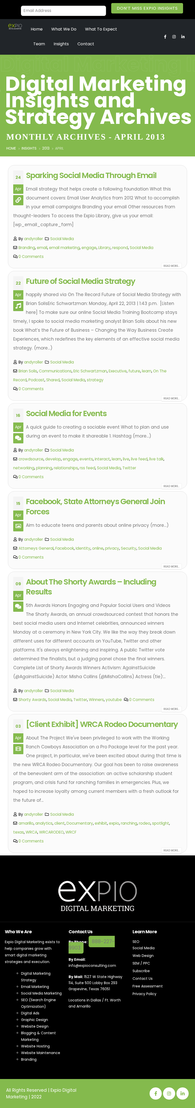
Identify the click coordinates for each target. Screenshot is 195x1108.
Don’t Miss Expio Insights (147, 8)
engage (89, 247)
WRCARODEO (51, 832)
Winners (96, 699)
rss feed (87, 468)
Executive (118, 371)
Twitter (129, 468)
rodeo (144, 823)
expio (114, 823)
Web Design (143, 955)
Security (128, 548)
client (59, 823)
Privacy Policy (144, 993)
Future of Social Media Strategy (80, 281)
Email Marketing (35, 986)
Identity (83, 548)
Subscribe (141, 970)
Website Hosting (35, 1046)
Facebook (64, 548)
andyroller (33, 238)
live (126, 459)
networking (23, 468)
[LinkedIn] (182, 1093)
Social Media (62, 238)
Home (37, 29)
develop (53, 459)
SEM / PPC (141, 963)
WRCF (71, 832)
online (97, 548)
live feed (139, 459)
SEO (136, 941)
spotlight (160, 823)
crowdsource (31, 459)
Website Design (34, 1026)
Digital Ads (30, 1013)
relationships (66, 468)
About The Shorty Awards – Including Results (91, 586)
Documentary (80, 823)
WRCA (31, 832)
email (42, 247)
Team (39, 44)
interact (102, 459)
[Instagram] (169, 1093)
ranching (129, 823)
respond (120, 247)
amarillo (26, 823)
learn (146, 371)
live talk (156, 459)
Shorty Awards (32, 699)
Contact (85, 44)
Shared (53, 380)
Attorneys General (36, 548)
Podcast (36, 380)
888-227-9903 (92, 944)
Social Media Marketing (41, 993)
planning (44, 468)
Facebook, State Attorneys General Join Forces (95, 506)
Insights (61, 44)
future (134, 371)
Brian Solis (28, 371)
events (86, 459)
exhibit (101, 823)
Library (104, 247)
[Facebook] (156, 1093)
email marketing (64, 247)
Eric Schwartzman (90, 371)
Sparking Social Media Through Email (91, 175)
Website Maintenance (40, 1052)
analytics (44, 823)
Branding (27, 247)
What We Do (63, 29)
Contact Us (143, 978)
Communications (55, 371)
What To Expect (101, 29)
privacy (112, 548)
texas (18, 832)
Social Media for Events (66, 413)
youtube (114, 699)
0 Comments (31, 256)
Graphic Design (34, 1019)
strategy (95, 380)
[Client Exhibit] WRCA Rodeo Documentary (102, 724)
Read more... (172, 266)
